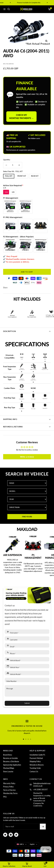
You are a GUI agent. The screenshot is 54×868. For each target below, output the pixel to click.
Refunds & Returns (13, 427)
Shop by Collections (9, 866)
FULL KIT (8, 176)
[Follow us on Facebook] (5, 835)
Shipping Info (10, 419)
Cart (45, 866)
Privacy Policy (8, 787)
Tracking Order (35, 768)
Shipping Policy (35, 761)
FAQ (4, 797)
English (32, 844)
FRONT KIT (21, 176)
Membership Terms (10, 793)
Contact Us (34, 771)
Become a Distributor (11, 761)
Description (9, 331)
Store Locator (8, 771)
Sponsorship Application (12, 765)
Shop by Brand (27, 866)
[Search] (8, 9)
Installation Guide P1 (37, 755)
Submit (27, 703)
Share (5, 287)
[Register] (43, 826)
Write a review (27, 456)
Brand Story (7, 755)
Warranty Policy (9, 783)
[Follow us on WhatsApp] (16, 835)
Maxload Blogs (8, 768)
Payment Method (36, 758)
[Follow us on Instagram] (11, 835)
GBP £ (22, 844)
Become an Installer (10, 758)
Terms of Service (9, 790)
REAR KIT (35, 176)
